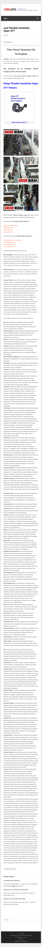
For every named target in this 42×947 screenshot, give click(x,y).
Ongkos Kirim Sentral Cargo (11, 225)
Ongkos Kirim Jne (8, 227)
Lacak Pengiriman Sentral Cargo (12, 240)
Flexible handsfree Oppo (10, 869)
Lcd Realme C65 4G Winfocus (12, 880)
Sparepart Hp (9, 42)
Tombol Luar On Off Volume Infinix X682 (14, 899)
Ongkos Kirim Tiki (8, 232)
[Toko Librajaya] (21, 9)
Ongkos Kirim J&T (8, 230)
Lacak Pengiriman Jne (9, 242)
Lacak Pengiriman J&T (10, 244)
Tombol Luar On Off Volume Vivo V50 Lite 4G (16, 890)
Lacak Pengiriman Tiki (9, 246)
